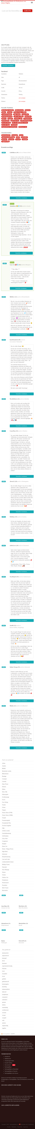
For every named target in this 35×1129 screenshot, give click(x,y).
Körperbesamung (7, 116)
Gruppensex (5, 841)
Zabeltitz (26, 399)
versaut (18, 139)
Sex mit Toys (5, 125)
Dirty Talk (4, 791)
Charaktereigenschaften (9, 1060)
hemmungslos (5, 984)
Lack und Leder (18, 116)
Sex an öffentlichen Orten (19, 122)
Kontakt (8, 1126)
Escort (3, 799)
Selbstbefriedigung (26, 120)
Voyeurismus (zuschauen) (9, 127)
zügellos (4, 1028)
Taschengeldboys (8, 1067)
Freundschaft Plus (6, 823)
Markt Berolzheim (23, 908)
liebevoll (4, 992)
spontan (4, 139)
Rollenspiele (5, 120)
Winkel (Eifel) (27, 152)
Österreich (3, 1043)
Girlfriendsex (5, 836)
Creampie (4, 779)
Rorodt (20, 925)
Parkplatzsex (27, 118)
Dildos (4, 112)
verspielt (24, 139)
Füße (3, 828)
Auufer (29, 206)
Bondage (4, 776)
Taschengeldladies (6, 1033)
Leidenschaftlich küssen (8, 862)
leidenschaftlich (6, 989)
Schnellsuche (7, 1056)
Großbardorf (24, 705)
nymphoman (5, 994)
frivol (3, 976)
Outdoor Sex (18, 118)
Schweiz (10, 1043)
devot (21, 135)
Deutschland (26, 1041)
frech (17, 137)
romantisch (4, 997)
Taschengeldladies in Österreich (11, 1071)
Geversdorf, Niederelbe (16, 341)
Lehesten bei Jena (5, 908)
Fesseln (10, 112)
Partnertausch (5, 882)
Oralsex (10, 118)
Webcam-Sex (23, 127)
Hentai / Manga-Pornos (7, 849)
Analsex (4, 766)
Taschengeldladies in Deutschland (11, 1069)
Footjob (4, 817)
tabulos (4, 1005)
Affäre (3, 763)
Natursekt (28, 116)
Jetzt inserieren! (10, 1064)
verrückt (11, 139)
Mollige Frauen (6, 864)
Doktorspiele (5, 794)
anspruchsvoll (5, 955)
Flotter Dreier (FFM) (7, 812)
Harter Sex (4, 846)
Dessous (27, 110)
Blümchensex (19, 110)
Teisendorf (26, 545)
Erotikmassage (5, 797)
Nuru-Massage (5, 869)
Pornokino (4, 885)
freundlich (24, 137)
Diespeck (28, 264)
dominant (4, 963)
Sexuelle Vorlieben (8, 1062)
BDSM (3, 768)
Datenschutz (19, 1126)
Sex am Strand (6, 122)
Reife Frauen (5, 887)
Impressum (25, 1126)
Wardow (25, 431)
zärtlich (4, 1023)
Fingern (4, 810)
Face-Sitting (5, 802)
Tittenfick (14, 125)
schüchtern (4, 999)
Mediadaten (14, 1126)
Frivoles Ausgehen (6, 825)
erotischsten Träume (5, 1097)
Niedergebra (25, 481)
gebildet (4, 979)
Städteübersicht (8, 1058)
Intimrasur (25, 114)
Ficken (3, 807)
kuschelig (4, 986)
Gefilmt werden (6, 830)
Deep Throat (5, 784)
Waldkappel (4, 942)
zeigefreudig (5, 141)
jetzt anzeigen (22, 98)
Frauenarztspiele (7, 114)
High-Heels (17, 114)
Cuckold (4, 781)
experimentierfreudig (8, 137)
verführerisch (5, 1010)
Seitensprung (15, 120)
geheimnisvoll (5, 981)
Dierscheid (21, 942)
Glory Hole (5, 838)
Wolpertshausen (5, 925)
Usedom (24, 516)
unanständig (5, 1007)
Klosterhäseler (25, 297)
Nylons (4, 118)
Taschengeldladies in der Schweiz (11, 1073)
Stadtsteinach (27, 576)
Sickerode (27, 667)
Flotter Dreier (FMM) (20, 112)
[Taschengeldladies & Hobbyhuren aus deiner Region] (13, 2)
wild (3, 1020)
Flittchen (4, 968)
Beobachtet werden (7, 110)
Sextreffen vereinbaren (8, 65)
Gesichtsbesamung (6, 833)
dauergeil (14, 135)
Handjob (4, 843)
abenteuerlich (6, 135)
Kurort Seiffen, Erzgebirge (17, 627)
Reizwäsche (5, 890)
